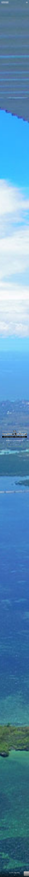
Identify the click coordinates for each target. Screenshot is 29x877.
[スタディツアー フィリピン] (4, 2)
